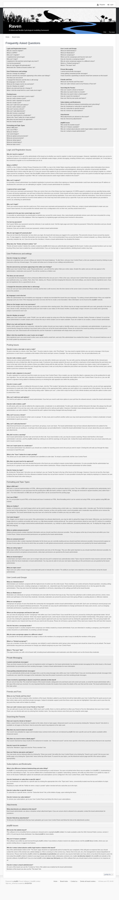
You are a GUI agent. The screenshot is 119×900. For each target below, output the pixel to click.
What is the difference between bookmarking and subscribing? (80, 104)
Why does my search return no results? (73, 92)
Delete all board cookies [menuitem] (88, 881)
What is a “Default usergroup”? (70, 63)
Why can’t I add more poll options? (17, 105)
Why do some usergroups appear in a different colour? (78, 61)
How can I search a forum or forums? (72, 90)
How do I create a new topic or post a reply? (20, 96)
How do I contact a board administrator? (73, 131)
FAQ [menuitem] (104, 32)
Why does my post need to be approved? (20, 119)
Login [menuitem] (111, 4)
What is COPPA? (12, 53)
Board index (64, 881)
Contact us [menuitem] (74, 881)
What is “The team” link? (68, 65)
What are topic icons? (13, 144)
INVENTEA (28, 883)
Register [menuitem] (102, 4)
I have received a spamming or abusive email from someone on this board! (84, 75)
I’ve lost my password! (14, 63)
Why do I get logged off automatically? (19, 65)
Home (55, 881)
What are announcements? (15, 138)
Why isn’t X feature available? (70, 127)
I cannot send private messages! (71, 71)
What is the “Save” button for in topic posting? (21, 117)
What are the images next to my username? (20, 84)
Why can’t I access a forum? (15, 109)
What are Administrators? (68, 51)
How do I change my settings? (16, 73)
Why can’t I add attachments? (16, 111)
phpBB (94, 300)
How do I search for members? (70, 96)
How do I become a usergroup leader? (73, 59)
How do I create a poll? (14, 102)
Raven (15, 26)
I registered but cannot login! (16, 57)
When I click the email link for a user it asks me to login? (24, 90)
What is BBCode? (12, 127)
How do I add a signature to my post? (18, 100)
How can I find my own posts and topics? (73, 98)
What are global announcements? (17, 136)
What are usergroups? (68, 55)
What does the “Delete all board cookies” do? (21, 67)
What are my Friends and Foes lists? (72, 82)
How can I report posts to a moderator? (19, 115)
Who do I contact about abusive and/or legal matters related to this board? (84, 129)
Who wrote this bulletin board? (70, 125)
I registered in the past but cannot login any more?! (23, 61)
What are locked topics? (14, 142)
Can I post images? (13, 134)
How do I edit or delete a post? (16, 98)
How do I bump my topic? (15, 121)
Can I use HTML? (12, 130)
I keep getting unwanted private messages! (74, 73)
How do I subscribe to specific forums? (73, 108)
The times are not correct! (15, 78)
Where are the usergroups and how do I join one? (76, 57)
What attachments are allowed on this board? (75, 116)
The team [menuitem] (112, 32)
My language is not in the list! (16, 82)
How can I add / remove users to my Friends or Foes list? (78, 84)
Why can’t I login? (12, 59)
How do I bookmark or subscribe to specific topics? (76, 106)
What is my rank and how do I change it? (19, 88)
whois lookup (35, 852)
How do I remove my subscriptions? (72, 110)
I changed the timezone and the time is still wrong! (22, 80)
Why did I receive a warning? (16, 113)
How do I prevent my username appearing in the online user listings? (28, 75)
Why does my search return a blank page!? (74, 94)
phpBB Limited (59, 832)
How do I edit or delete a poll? (16, 107)
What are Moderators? (68, 53)
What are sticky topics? (14, 140)
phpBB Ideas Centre (91, 841)
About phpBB (39, 834)
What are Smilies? (12, 132)
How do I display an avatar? (15, 86)
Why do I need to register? (15, 51)
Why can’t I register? (13, 55)
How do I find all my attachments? (71, 119)
